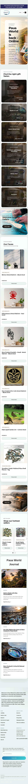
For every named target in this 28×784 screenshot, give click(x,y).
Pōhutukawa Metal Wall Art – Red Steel (13, 314)
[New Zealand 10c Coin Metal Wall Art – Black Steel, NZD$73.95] (14, 376)
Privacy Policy (19, 717)
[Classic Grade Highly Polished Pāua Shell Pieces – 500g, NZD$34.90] (7, 532)
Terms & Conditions (21, 722)
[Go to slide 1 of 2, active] (12, 552)
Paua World (3, 737)
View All (2, 739)
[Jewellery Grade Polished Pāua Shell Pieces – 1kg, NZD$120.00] (14, 453)
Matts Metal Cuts (4, 730)
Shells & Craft (3, 715)
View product (14, 283)
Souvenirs (3, 724)
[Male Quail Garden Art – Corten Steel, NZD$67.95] (14, 414)
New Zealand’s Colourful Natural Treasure (13, 666)
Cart (24, 12)
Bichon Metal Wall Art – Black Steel (13, 275)
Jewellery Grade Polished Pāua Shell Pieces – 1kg (14, 469)
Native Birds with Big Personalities (10, 593)
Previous (1, 539)
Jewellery (2, 712)
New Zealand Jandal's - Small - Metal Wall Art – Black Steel (14, 353)
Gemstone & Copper (5, 720)
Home (2, 779)
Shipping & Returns (20, 720)
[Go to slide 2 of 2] (15, 552)
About (11, 781)
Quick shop (14, 267)
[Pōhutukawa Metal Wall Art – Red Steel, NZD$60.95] (14, 298)
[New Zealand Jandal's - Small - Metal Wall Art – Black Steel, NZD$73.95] (14, 337)
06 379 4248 (24, 738)
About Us (18, 712)
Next (26, 539)
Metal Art (2, 717)
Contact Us (19, 715)
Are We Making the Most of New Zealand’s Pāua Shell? (13, 630)
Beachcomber (3, 732)
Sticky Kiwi (3, 722)
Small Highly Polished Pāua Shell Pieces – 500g (20, 543)
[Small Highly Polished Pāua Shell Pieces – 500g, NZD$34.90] (21, 532)
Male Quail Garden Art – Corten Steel (14, 429)
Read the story (6, 601)
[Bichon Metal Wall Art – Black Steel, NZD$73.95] (14, 259)
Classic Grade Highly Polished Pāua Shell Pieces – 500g (7, 543)
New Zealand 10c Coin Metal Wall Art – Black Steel (14, 391)
